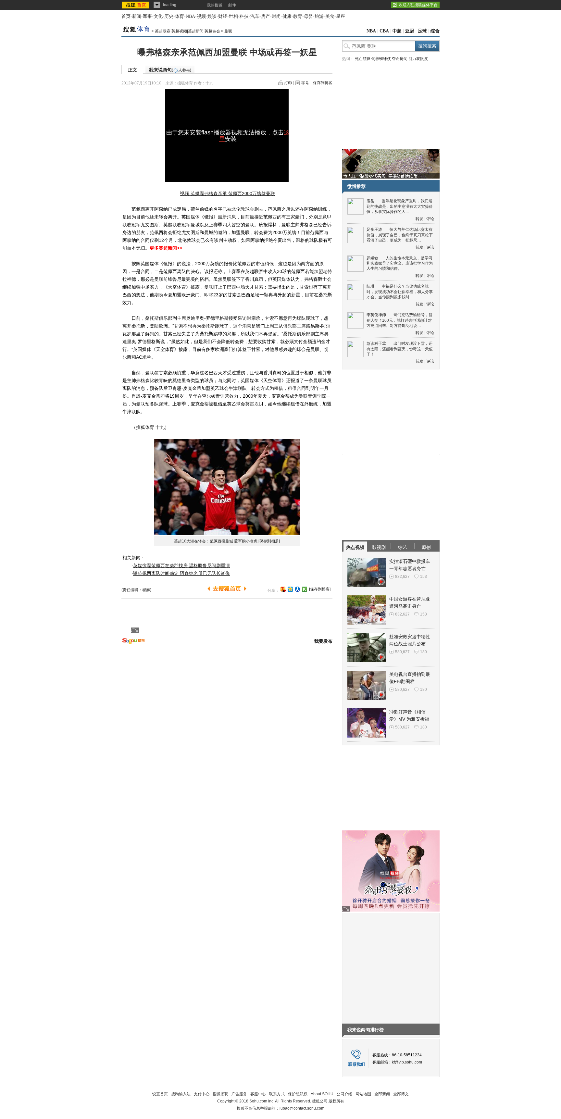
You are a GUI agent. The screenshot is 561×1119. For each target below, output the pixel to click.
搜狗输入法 (181, 1094)
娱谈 (212, 16)
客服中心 (258, 1094)
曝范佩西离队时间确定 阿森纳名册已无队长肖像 (181, 573)
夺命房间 (399, 58)
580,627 (402, 652)
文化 (158, 16)
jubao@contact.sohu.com (302, 1108)
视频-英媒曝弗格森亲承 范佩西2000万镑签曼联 (227, 193)
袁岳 (370, 201)
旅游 (319, 16)
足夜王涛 (374, 229)
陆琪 (370, 286)
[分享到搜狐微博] (283, 589)
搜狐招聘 (220, 1094)
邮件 (232, 5)
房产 (265, 16)
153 (423, 576)
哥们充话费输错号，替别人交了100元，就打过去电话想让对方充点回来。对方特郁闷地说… (399, 320)
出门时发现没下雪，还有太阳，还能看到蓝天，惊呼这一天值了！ (400, 348)
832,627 (402, 576)
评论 (430, 219)
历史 (168, 16)
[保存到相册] (269, 541)
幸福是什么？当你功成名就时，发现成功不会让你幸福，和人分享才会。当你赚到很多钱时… (400, 291)
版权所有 (336, 1101)
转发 (419, 219)
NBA (190, 16)
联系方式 (277, 1094)
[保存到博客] (319, 589)
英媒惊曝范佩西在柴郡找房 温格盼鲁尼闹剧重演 (181, 565)
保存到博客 (322, 83)
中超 (397, 31)
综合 (435, 31)
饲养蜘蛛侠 (381, 58)
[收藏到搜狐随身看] (304, 589)
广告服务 (239, 1094)
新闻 (136, 16)
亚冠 (409, 31)
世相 (233, 16)
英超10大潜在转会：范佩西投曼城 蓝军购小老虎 (215, 541)
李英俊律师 (376, 315)
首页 (126, 16)
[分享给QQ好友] (290, 589)
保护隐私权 (297, 1094)
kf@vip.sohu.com (407, 1062)
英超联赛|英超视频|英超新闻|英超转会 (187, 31)
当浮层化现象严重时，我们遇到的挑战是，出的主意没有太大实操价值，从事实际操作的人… (400, 206)
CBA (384, 31)
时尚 (276, 16)
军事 (147, 16)
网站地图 (363, 1094)
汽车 (254, 16)
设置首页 (160, 1094)
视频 (201, 16)
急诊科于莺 (376, 343)
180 (423, 652)
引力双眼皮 (418, 58)
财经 (222, 16)
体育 (179, 16)
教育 (297, 16)
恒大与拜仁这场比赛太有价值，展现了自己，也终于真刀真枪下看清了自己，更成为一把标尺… (400, 234)
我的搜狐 (214, 5)
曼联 (228, 31)
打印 (288, 83)
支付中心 (201, 1094)
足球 (422, 31)
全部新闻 (382, 1094)
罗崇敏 (372, 258)
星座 (340, 16)
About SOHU (322, 1094)
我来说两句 (170, 69)
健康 (287, 16)
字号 (305, 83)
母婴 (308, 16)
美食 (329, 16)
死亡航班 (362, 58)
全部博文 (401, 1094)
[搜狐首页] (136, 5)
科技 (244, 16)
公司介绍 (344, 1094)
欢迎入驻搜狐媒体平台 (418, 5)
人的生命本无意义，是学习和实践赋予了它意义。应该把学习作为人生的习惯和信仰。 (400, 263)
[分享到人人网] (297, 589)
